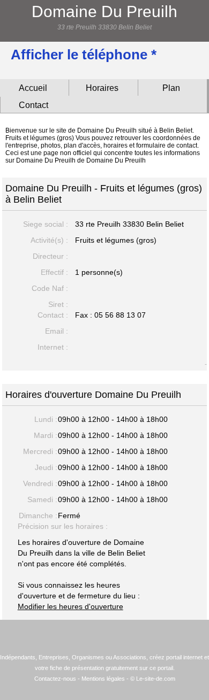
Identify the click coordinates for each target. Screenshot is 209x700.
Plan (171, 88)
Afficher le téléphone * (83, 55)
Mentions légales (103, 678)
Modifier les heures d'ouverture (70, 606)
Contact (33, 105)
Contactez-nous (55, 678)
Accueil (33, 88)
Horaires (102, 88)
